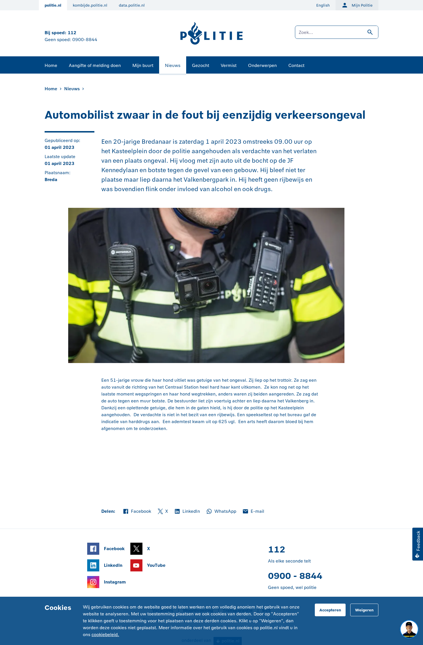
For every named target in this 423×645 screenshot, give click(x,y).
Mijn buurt (142, 65)
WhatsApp (221, 511)
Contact (296, 65)
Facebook (136, 511)
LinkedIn (187, 511)
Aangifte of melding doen (95, 65)
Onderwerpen (262, 65)
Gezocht (200, 65)
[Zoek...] (336, 35)
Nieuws (172, 65)
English (323, 5)
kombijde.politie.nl (90, 5)
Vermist (229, 65)
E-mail (253, 511)
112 (72, 32)
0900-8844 (84, 39)
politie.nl (53, 5)
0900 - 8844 (295, 575)
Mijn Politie (362, 5)
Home (51, 65)
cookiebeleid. (105, 634)
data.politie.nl (132, 5)
